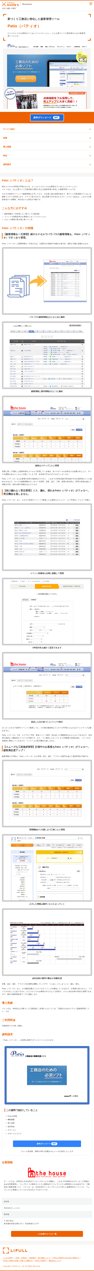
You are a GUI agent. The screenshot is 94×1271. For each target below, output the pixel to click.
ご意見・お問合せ (21, 1258)
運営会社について (55, 1261)
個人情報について (44, 1258)
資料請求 (7, 164)
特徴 (5, 138)
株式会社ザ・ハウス (12, 1208)
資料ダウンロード (42, 117)
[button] (91, 3)
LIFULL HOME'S (41, 1261)
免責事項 (32, 1258)
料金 (5, 156)
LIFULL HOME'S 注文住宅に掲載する (66, 1258)
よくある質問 (7, 1258)
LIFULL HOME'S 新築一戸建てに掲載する (18, 1261)
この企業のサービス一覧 (47, 1234)
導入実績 (7, 147)
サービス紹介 (9, 129)
